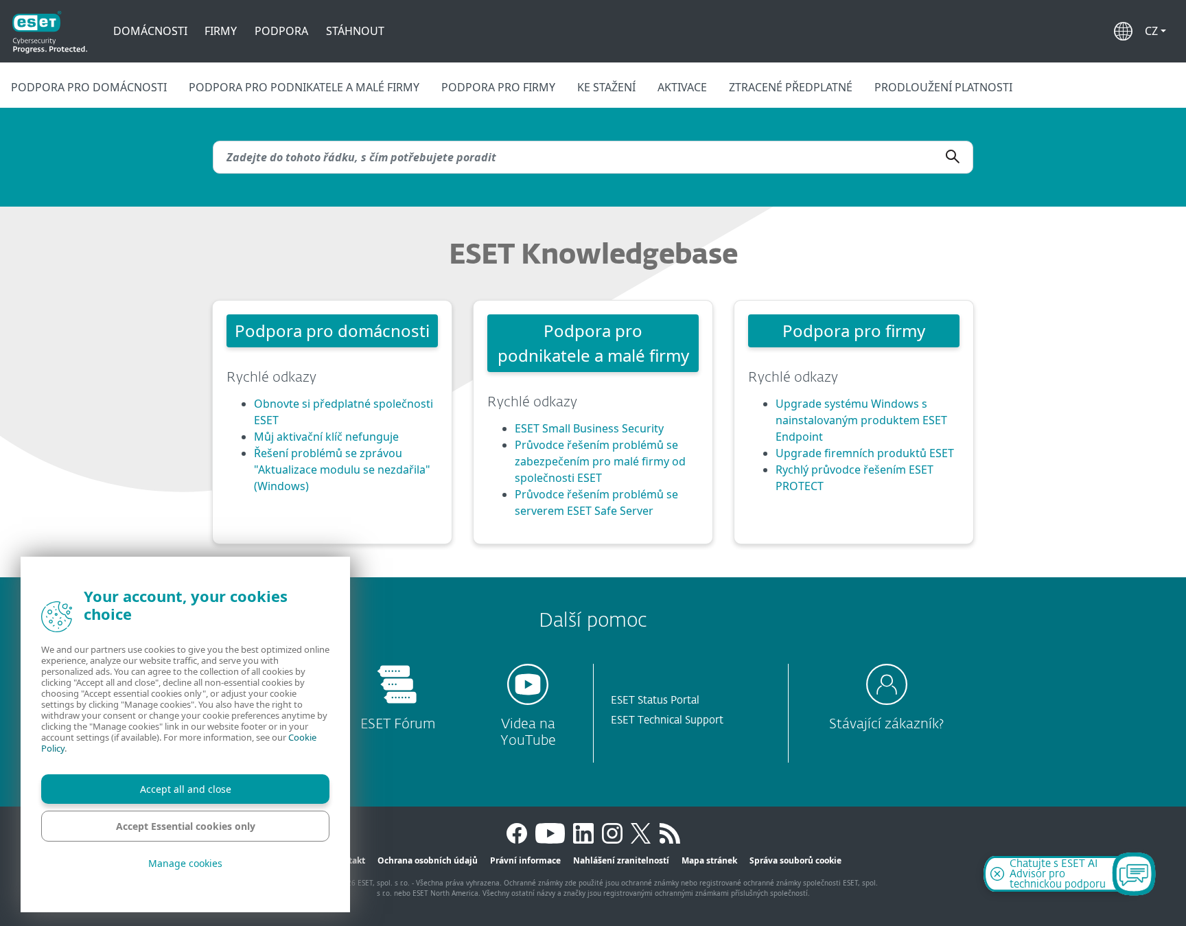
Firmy (221, 30)
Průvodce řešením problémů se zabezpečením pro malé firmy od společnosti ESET (600, 461)
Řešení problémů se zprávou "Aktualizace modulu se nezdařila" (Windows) (342, 469)
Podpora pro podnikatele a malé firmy (304, 87)
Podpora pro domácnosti (89, 87)
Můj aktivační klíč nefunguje (326, 436)
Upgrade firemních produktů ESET (865, 453)
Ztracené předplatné (790, 87)
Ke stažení (606, 87)
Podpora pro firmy (498, 87)
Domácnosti (150, 30)
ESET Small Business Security (589, 428)
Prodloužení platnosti (943, 87)
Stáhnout (355, 30)
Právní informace (525, 860)
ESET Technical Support (667, 720)
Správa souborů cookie (795, 860)
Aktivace (682, 87)
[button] (1155, 31)
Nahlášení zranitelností (621, 860)
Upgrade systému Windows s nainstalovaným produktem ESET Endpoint (861, 420)
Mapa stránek (709, 860)
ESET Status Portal (655, 700)
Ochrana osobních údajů (427, 860)
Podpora (281, 30)
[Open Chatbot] (1134, 874)
